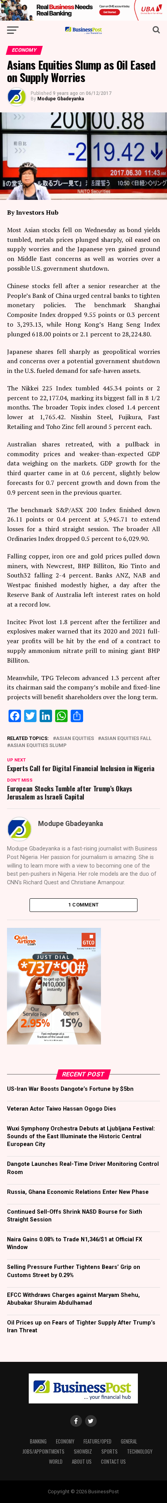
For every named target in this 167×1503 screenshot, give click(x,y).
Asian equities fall (126, 738)
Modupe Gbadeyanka (60, 98)
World (56, 1461)
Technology (139, 1451)
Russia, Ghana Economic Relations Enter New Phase (78, 1192)
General (129, 1441)
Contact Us (113, 1461)
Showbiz (83, 1451)
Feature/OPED (97, 1441)
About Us (82, 1461)
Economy (65, 1441)
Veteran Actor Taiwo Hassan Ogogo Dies (61, 1109)
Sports (109, 1451)
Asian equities (75, 738)
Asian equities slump (38, 745)
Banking (38, 1441)
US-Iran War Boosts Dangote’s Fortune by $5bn (70, 1089)
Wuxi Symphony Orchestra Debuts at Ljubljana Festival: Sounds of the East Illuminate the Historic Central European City (81, 1136)
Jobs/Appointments (43, 1451)
